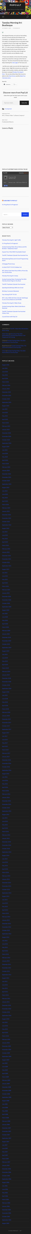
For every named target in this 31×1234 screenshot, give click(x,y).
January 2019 (6, 675)
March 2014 (5, 872)
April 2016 (5, 787)
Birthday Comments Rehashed (10, 291)
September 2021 (6, 566)
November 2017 (6, 722)
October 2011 (6, 971)
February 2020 (6, 630)
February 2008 (6, 1121)
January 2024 (6, 470)
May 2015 (5, 824)
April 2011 (5, 991)
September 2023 (6, 484)
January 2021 (6, 593)
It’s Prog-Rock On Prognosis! (10, 204)
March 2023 (5, 504)
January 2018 (6, 715)
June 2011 (5, 985)
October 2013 (6, 889)
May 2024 (5, 457)
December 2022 (6, 514)
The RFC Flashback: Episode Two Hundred (13, 284)
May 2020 (5, 620)
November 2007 (6, 1131)
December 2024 (6, 433)
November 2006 (6, 1172)
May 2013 (5, 906)
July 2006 (4, 1186)
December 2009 (6, 1046)
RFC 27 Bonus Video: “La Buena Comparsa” (13, 114)
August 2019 (5, 651)
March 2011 (5, 995)
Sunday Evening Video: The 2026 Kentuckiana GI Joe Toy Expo (13, 341)
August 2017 (5, 732)
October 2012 (6, 930)
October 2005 (6, 1216)
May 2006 (5, 1192)
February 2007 (6, 1162)
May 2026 (5, 375)
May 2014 (5, 865)
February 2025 (6, 426)
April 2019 (5, 664)
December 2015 (6, 801)
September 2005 (6, 1220)
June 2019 (5, 658)
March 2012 (5, 954)
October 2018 (6, 685)
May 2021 (5, 579)
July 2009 (4, 1063)
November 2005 (6, 1213)
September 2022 (6, 525)
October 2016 (6, 767)
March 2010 (5, 1036)
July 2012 (4, 940)
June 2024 (5, 453)
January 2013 (6, 920)
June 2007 (5, 1148)
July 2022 (4, 531)
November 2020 (6, 600)
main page (15, 62)
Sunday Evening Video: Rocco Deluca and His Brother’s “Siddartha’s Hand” (14, 247)
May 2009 (5, 1070)
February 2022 (6, 549)
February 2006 (6, 1203)
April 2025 (5, 419)
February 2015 (6, 835)
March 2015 (5, 831)
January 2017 (6, 756)
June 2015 (5, 821)
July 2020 (4, 613)
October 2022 (6, 521)
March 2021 (5, 586)
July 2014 (4, 859)
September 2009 (6, 1056)
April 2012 (5, 951)
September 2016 (6, 770)
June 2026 (5, 371)
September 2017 (6, 729)
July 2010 (4, 1022)
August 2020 (5, 610)
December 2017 (6, 719)
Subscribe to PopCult (10, 200)
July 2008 (4, 1104)
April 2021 (5, 583)
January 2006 (6, 1206)
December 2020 (6, 596)
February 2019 (6, 671)
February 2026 (6, 385)
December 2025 (6, 392)
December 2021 (6, 555)
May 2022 (5, 538)
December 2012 (6, 923)
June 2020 (5, 617)
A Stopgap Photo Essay (8, 264)
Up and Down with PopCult (9, 316)
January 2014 (6, 879)
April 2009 (5, 1073)
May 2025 (5, 416)
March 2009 (5, 1077)
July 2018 (4, 695)
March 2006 (5, 1199)
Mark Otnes (5, 334)
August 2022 (5, 528)
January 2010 (6, 1043)
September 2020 (6, 606)
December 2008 (6, 1087)
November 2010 (6, 1008)
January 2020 (6, 634)
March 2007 (5, 1158)
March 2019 (5, 668)
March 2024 (5, 463)
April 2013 (5, 910)
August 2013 (5, 896)
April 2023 (5, 501)
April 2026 (5, 378)
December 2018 (6, 678)
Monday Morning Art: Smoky (10, 275)
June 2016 (5, 780)
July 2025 (4, 409)
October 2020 (6, 603)
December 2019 (6, 637)
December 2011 (6, 964)
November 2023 (6, 477)
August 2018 (5, 692)
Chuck (4, 350)
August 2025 (5, 405)
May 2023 (5, 497)
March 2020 (5, 627)
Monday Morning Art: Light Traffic (11, 240)
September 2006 (6, 1179)
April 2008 (5, 1114)
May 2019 (5, 661)
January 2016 (6, 797)
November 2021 (6, 559)
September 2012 (6, 933)
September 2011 (6, 974)
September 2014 (6, 852)
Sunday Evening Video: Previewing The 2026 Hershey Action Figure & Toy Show (14, 280)
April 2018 (5, 705)
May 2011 (5, 988)
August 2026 (5, 365)
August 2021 (5, 569)
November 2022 (6, 518)
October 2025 (6, 399)
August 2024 (5, 446)
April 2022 (5, 542)
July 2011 (4, 981)
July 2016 (4, 777)
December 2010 (6, 1005)
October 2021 (6, 562)
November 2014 (6, 845)
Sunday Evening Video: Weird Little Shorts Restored (13, 307)
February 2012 (6, 957)
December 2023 (6, 474)
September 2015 (6, 811)
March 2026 (5, 382)
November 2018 (6, 681)
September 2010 (6, 1015)
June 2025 (5, 412)
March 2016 (5, 790)
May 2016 (5, 784)
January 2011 (6, 1002)
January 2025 (6, 429)
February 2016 (6, 794)
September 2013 (6, 893)
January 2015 (6, 838)
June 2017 (5, 739)
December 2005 (6, 1209)
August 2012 (5, 937)
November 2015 (6, 804)
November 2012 (6, 927)
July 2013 (4, 899)
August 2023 (5, 487)
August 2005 (5, 1223)
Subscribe (24, 103)
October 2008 (6, 1094)
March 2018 (5, 709)
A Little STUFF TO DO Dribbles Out (12, 267)
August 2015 (5, 814)
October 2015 (6, 807)
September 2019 (6, 647)
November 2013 (6, 886)
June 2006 (5, 1189)
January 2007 (6, 1165)
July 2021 (4, 572)
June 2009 (5, 1066)
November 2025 (6, 395)
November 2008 (6, 1090)
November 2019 (6, 641)
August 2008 (5, 1100)
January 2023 (6, 511)
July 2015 (4, 818)
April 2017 (5, 746)
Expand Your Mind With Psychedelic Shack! (14, 252)
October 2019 (6, 644)
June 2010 (5, 1025)
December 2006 (6, 1169)
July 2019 (4, 654)
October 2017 (6, 726)
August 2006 (5, 1182)
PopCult (15, 5)
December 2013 (6, 882)
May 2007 (5, 1151)
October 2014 (6, 848)
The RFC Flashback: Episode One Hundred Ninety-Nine (13, 312)
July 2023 (4, 491)
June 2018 (5, 698)
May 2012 (5, 947)
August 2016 (5, 773)
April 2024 (5, 460)
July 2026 (4, 368)
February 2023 (6, 508)
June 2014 (5, 862)
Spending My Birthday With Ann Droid (12, 287)
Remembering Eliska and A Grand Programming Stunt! (15, 259)
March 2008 (5, 1117)
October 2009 (6, 1053)
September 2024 (6, 443)
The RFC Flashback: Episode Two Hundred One (15, 255)
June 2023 (5, 494)
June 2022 (5, 535)
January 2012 (6, 961)
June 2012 (5, 944)
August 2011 (5, 978)
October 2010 (6, 1012)
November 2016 (6, 763)
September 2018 (6, 688)
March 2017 (5, 750)
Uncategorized (8, 108)
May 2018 (5, 702)
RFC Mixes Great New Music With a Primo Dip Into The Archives (15, 271)
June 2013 (5, 903)
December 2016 (6, 760)
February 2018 (6, 712)
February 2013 (6, 916)
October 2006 (6, 1175)
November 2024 (6, 436)
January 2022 (6, 552)
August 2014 (5, 855)
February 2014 (6, 876)
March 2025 (5, 423)
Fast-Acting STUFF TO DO (9, 294)
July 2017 (4, 736)
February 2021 (6, 589)
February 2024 (6, 467)
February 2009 (6, 1080)
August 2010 (5, 1019)
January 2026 (6, 388)
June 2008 (5, 1107)
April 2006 (5, 1196)
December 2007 (6, 1128)
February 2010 (6, 1039)
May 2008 (5, 1111)
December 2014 (6, 842)
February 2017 (6, 753)
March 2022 (5, 545)
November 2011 (6, 968)
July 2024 (4, 450)
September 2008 (6, 1097)
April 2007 (5, 1155)
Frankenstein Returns (8, 121)
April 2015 (5, 828)
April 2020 (5, 623)
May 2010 (5, 1029)
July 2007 (4, 1145)
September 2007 (6, 1138)
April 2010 (5, 1032)
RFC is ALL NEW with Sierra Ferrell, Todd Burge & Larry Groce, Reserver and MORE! (15, 298)
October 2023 (6, 480)
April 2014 (5, 869)
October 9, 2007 (6, 28)
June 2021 (5, 576)
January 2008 (6, 1124)
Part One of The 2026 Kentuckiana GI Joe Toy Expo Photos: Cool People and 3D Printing (13, 335)
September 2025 (6, 402)
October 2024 (6, 440)
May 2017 (5, 743)
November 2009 (6, 1049)
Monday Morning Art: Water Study (11, 303)
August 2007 (5, 1141)
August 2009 (5, 1060)
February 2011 (6, 998)
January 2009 (6, 1083)
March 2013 (5, 913)
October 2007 (6, 1134)
